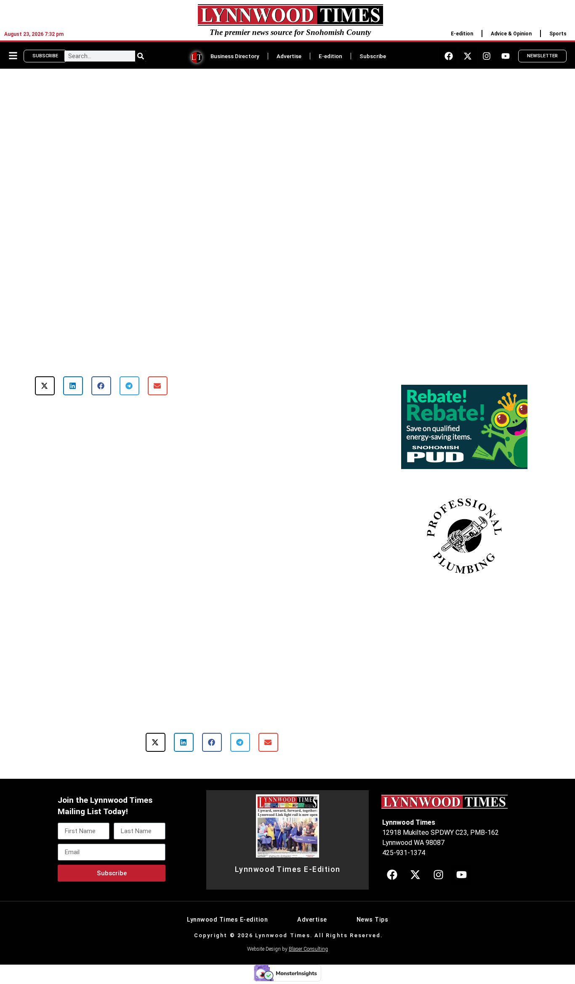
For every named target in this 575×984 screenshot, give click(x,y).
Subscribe (372, 56)
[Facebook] (448, 56)
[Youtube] (505, 56)
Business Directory (234, 56)
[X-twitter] (467, 56)
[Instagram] (486, 56)
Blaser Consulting (308, 949)
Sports (558, 34)
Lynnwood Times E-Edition (288, 869)
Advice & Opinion (511, 34)
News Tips (373, 919)
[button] (45, 385)
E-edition (462, 34)
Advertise (289, 56)
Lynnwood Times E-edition (227, 919)
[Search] (140, 56)
